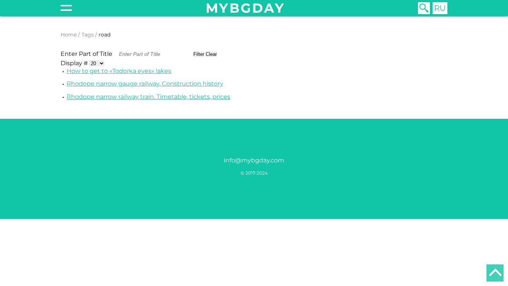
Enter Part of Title (87, 53)
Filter (198, 54)
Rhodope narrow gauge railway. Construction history (145, 83)
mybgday (245, 8)
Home (69, 34)
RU (440, 8)
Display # (75, 63)
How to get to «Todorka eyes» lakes (119, 70)
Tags (87, 34)
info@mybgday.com (254, 160)
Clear (211, 54)
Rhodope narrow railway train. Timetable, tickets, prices (148, 96)
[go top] (495, 273)
